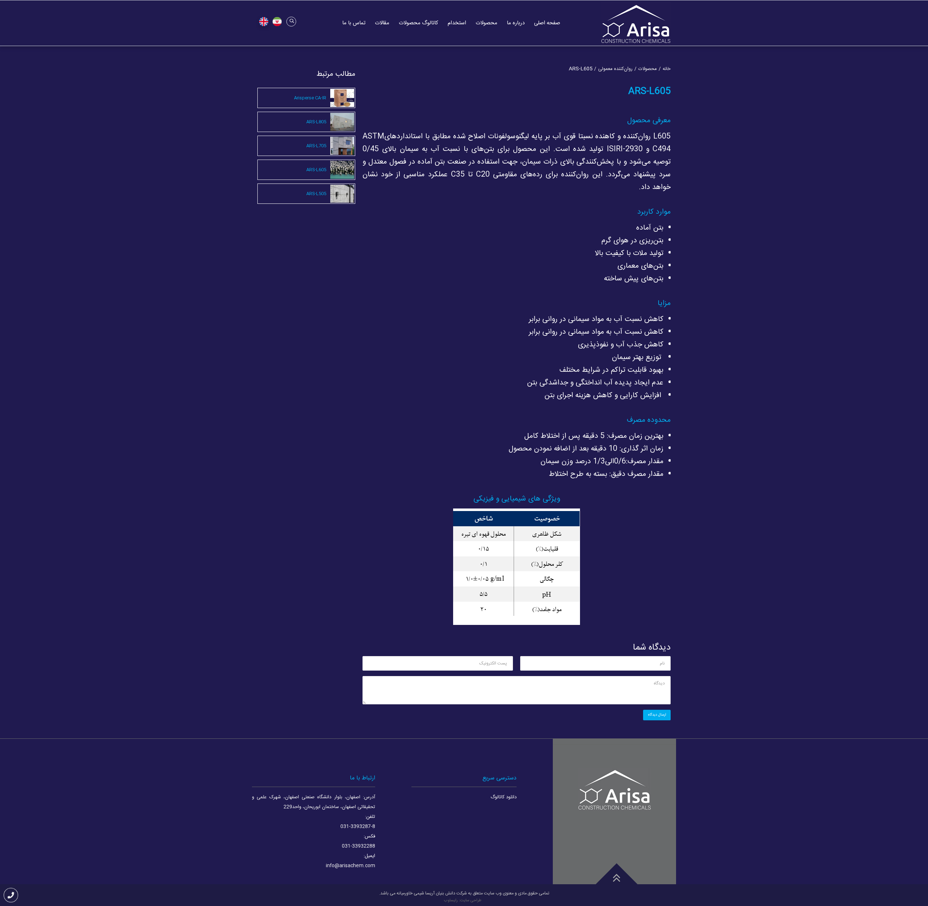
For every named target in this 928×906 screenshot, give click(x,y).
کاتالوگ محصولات (418, 23)
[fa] (276, 21)
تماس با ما (353, 23)
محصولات (486, 23)
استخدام (457, 23)
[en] (263, 21)
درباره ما (516, 23)
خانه (667, 69)
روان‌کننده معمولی (615, 69)
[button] (291, 21)
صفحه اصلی (547, 23)
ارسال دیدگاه (657, 715)
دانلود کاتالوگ (503, 797)
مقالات (382, 23)
